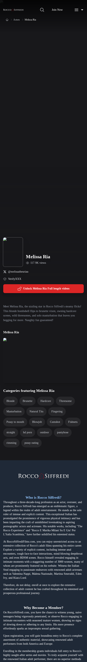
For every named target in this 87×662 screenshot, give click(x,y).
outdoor (44, 432)
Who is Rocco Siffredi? (43, 497)
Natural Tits (36, 411)
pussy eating (31, 442)
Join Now (57, 9)
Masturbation (13, 411)
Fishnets (72, 421)
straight (10, 432)
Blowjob (37, 421)
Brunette (27, 401)
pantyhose (62, 432)
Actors (16, 19)
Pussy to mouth (15, 421)
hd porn (27, 432)
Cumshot (55, 421)
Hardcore (45, 401)
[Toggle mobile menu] (79, 10)
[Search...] (42, 10)
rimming (11, 442)
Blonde (10, 401)
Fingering (57, 411)
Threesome (65, 401)
